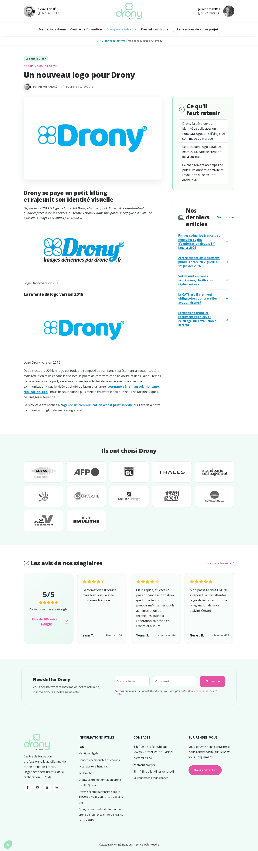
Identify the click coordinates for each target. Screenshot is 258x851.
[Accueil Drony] (37, 742)
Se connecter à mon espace (151, 778)
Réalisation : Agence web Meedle (138, 844)
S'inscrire (213, 681)
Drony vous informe (121, 29)
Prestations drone (154, 29)
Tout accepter (32, 832)
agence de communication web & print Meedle (97, 405)
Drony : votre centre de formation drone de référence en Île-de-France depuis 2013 (101, 814)
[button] (48, 13)
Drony (112, 844)
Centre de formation (86, 29)
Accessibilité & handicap (94, 766)
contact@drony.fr (144, 765)
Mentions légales (89, 753)
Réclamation (86, 773)
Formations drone (52, 29)
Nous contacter (205, 770)
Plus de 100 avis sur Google (46, 621)
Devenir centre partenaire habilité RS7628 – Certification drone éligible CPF (101, 797)
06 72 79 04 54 (143, 758)
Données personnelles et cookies (99, 760)
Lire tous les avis (219, 563)
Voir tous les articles (231, 217)
